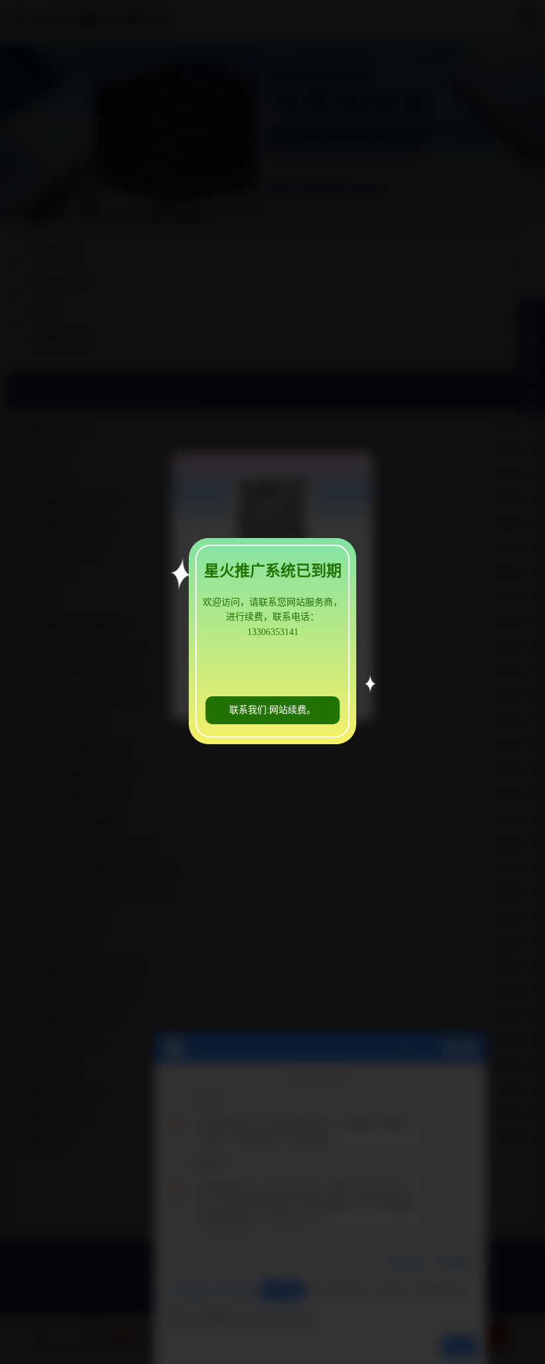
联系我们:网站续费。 (272, 710)
